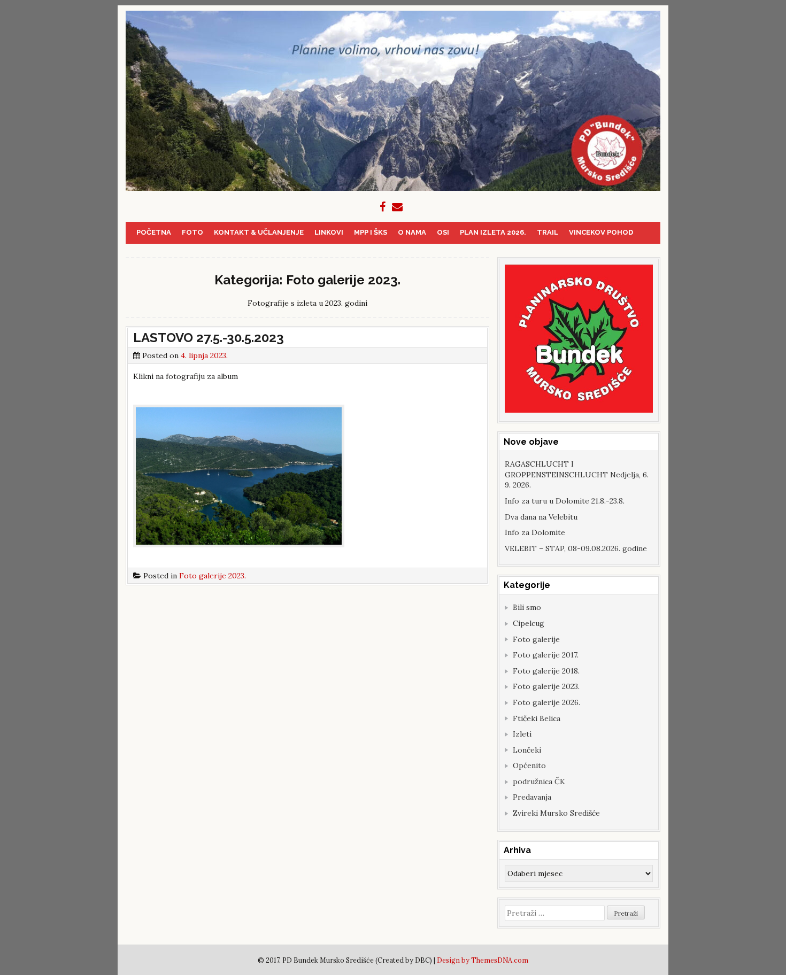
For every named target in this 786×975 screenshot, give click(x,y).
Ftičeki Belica (536, 718)
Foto (192, 232)
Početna (153, 232)
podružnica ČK (539, 781)
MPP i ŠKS (370, 232)
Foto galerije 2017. (546, 655)
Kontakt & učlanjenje (259, 232)
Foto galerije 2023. (212, 576)
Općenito (529, 765)
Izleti (522, 734)
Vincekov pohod (601, 232)
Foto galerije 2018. (546, 671)
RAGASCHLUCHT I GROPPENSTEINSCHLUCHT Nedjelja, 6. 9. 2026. (577, 474)
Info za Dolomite (535, 532)
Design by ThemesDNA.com (482, 960)
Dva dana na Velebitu (541, 517)
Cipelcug (528, 623)
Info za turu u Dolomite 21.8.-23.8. (565, 501)
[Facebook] (383, 207)
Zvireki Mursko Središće (556, 813)
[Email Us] (397, 207)
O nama (412, 232)
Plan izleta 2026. (493, 232)
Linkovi (328, 232)
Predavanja (532, 797)
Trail (547, 232)
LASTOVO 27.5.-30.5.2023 (208, 337)
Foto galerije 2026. (546, 702)
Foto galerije (536, 639)
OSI (443, 232)
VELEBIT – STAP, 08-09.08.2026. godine (576, 548)
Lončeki (527, 750)
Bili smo (527, 607)
